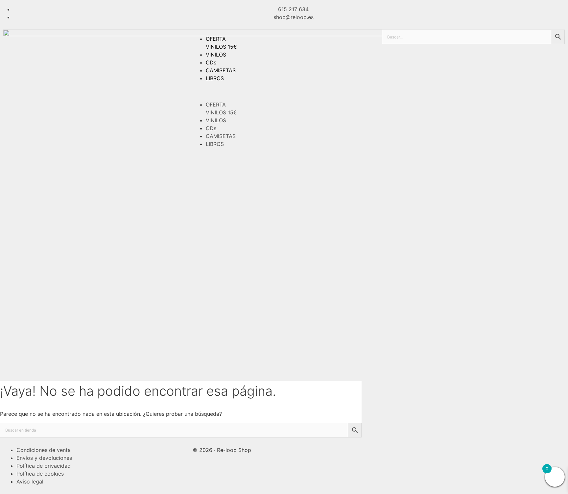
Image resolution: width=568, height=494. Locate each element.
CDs (211, 62)
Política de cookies (40, 473)
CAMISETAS (221, 70)
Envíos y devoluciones (44, 458)
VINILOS (216, 54)
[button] (284, 91)
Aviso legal (29, 481)
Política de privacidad (43, 465)
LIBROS (215, 78)
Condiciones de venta (43, 450)
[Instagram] (408, 449)
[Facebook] (390, 449)
